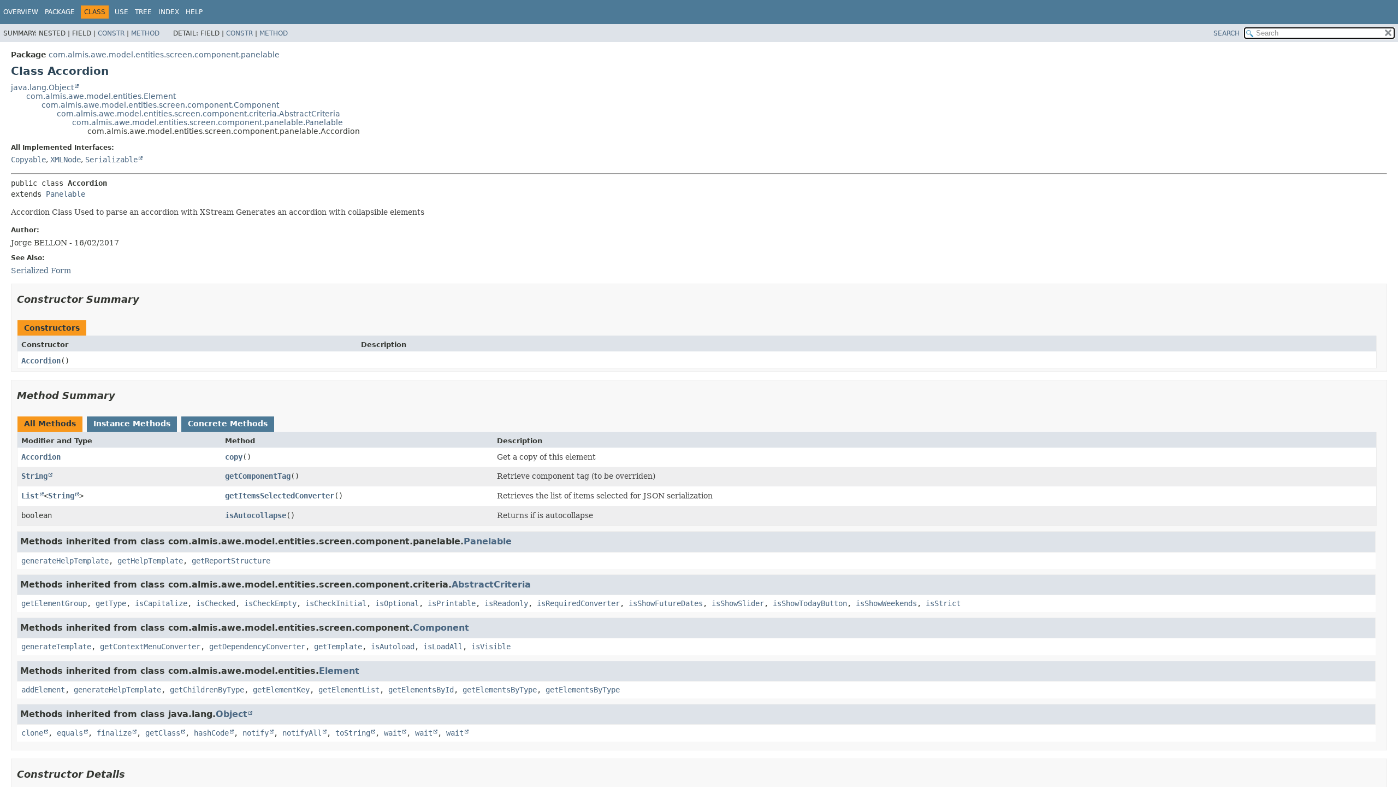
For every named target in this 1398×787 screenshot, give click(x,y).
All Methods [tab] (50, 423)
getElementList (349, 689)
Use (121, 12)
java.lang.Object (42, 87)
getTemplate (338, 646)
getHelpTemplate (150, 560)
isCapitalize (161, 603)
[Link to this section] (147, 299)
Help (194, 12)
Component (441, 627)
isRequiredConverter (578, 603)
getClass (162, 733)
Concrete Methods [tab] (228, 423)
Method (145, 33)
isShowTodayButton (810, 603)
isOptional (397, 603)
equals (70, 733)
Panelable (65, 194)
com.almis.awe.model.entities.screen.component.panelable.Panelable (207, 122)
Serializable (111, 159)
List (30, 495)
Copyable (28, 159)
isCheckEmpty (270, 603)
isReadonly (506, 603)
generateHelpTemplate (65, 560)
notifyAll (302, 733)
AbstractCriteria (491, 584)
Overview (20, 12)
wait (392, 733)
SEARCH (1226, 33)
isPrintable (452, 603)
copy (233, 457)
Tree (143, 12)
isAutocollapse (255, 515)
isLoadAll (443, 646)
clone (32, 733)
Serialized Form (41, 270)
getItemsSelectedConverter (279, 495)
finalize (114, 733)
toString (352, 733)
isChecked (215, 603)
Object (231, 714)
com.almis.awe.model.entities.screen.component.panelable (164, 54)
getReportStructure (231, 560)
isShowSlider (738, 603)
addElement (43, 689)
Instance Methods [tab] (131, 423)
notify (255, 733)
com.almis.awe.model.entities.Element (101, 96)
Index (168, 12)
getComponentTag (258, 476)
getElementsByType (500, 689)
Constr (111, 33)
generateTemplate (56, 646)
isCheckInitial (335, 603)
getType (111, 603)
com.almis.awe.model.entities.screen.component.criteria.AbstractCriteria (198, 113)
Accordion (41, 360)
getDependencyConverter (257, 646)
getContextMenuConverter (150, 646)
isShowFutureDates (666, 603)
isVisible (491, 646)
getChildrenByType (207, 689)
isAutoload (392, 646)
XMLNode (65, 159)
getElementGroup (54, 603)
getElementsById (421, 689)
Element (339, 671)
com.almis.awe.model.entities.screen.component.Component (160, 105)
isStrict (943, 603)
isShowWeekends (886, 603)
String (34, 476)
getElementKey (281, 689)
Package (60, 12)
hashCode (211, 733)
